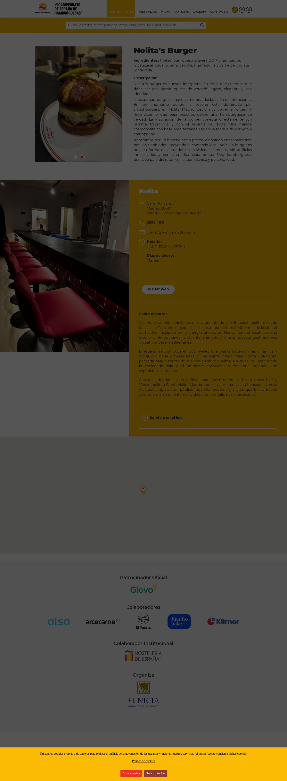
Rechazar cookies (155, 773)
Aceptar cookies (131, 773)
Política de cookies (143, 761)
